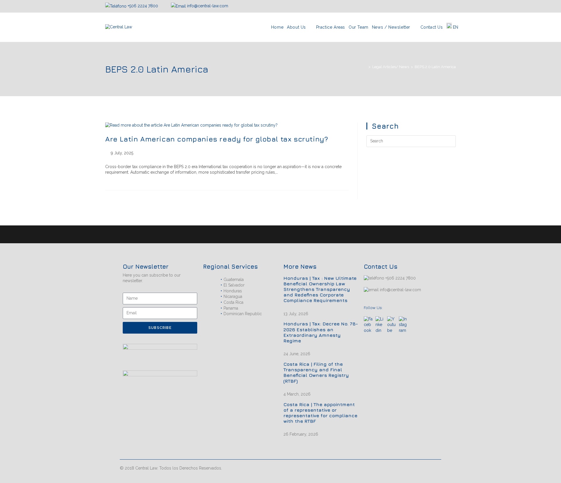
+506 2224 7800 (143, 6)
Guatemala (234, 279)
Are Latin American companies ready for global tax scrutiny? (216, 139)
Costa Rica (233, 302)
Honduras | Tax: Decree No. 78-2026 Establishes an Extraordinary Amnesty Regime (320, 332)
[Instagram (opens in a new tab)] (440, 6)
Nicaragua (233, 296)
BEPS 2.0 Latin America (435, 67)
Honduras (233, 291)
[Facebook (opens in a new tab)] (433, 6)
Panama (231, 308)
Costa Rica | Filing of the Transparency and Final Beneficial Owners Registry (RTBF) (316, 372)
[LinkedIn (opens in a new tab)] (447, 6)
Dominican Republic (243, 313)
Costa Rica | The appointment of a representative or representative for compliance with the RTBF (320, 413)
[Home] (365, 67)
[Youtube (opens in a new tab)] (453, 6)
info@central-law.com (207, 6)
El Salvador (234, 285)
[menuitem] (452, 27)
